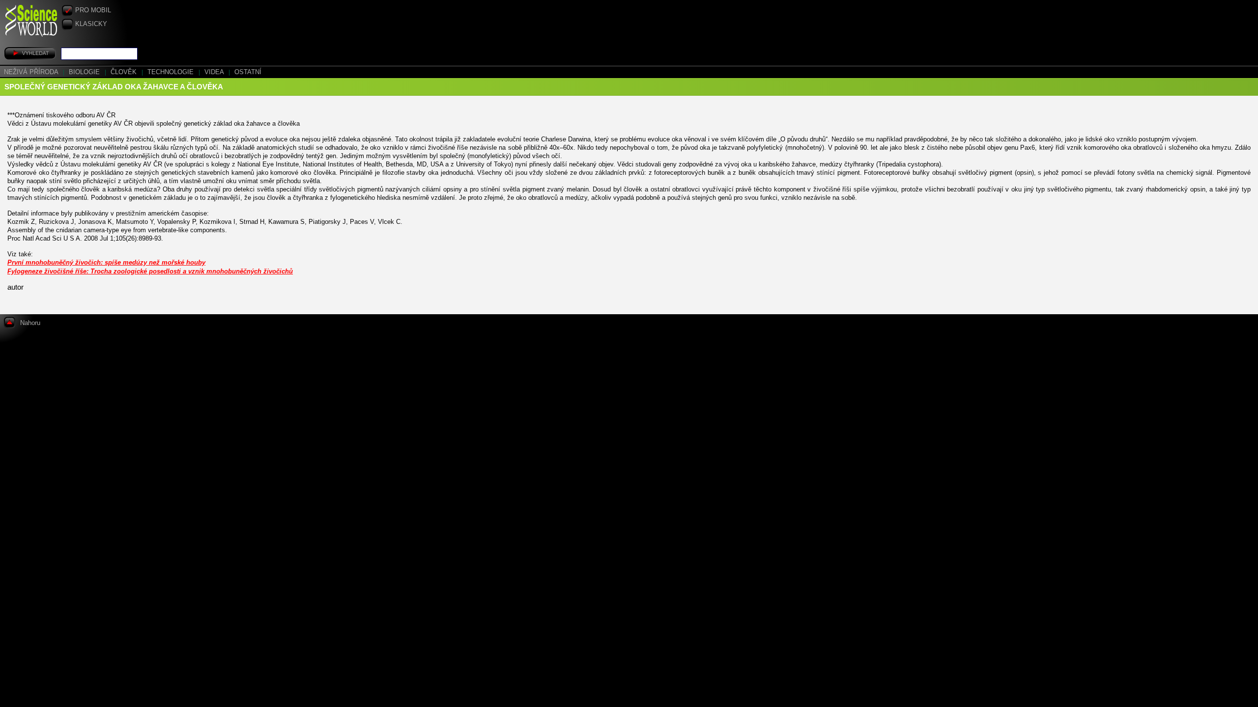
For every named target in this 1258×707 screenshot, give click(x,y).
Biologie (85, 72)
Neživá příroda (32, 72)
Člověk (125, 72)
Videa (215, 72)
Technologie (171, 72)
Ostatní (247, 72)
